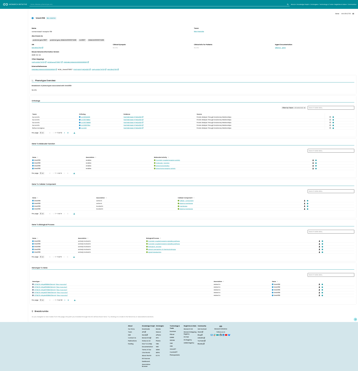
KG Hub (186, 337)
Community (352, 4)
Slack (200, 332)
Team (130, 332)
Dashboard (146, 361)
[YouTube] (226, 334)
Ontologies (314, 4)
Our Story (131, 329)
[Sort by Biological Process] (160, 238)
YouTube (201, 341)
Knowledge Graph (303, 4)
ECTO (158, 355)
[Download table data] (74, 133)
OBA (157, 344)
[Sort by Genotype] (41, 281)
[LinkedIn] (223, 334)
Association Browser (146, 365)
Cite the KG (146, 352)
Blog (199, 335)
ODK (171, 346)
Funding (130, 344)
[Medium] (217, 334)
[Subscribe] (212, 334)
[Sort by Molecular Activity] (168, 157)
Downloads (146, 329)
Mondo (158, 329)
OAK (171, 343)
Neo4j (144, 335)
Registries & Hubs (340, 4)
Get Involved (202, 329)
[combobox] (159, 4)
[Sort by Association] (95, 157)
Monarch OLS (188, 329)
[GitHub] (221, 334)
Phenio (158, 341)
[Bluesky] (229, 334)
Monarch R (146, 338)
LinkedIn (201, 338)
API (143, 332)
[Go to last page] (67, 133)
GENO (158, 350)
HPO (157, 338)
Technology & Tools (326, 4)
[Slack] (214, 334)
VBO (157, 347)
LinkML (172, 337)
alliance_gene (280, 48)
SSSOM (172, 340)
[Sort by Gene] (37, 157)
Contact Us (132, 338)
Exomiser (173, 331)
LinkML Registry (189, 343)
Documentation (147, 347)
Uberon (158, 332)
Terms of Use (146, 350)
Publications (132, 341)
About (293, 4)
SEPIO (158, 352)
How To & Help (147, 344)
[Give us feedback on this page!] (355, 319)
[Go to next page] (64, 133)
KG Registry (188, 340)
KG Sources (146, 358)
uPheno (158, 335)
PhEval (172, 334)
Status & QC (146, 341)
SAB (129, 335)
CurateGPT (174, 352)
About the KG (146, 355)
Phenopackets (175, 355)
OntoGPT (173, 349)
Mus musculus (199, 31)
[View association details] (333, 117)
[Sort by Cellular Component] (194, 198)
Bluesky (200, 344)
